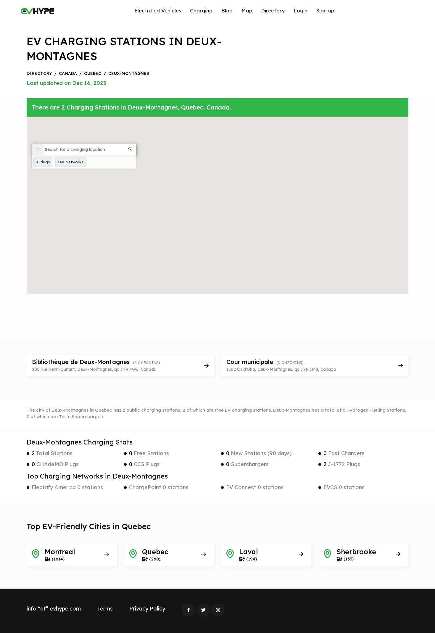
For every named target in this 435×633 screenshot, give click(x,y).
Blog (227, 10)
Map (246, 10)
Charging (201, 10)
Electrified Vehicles (157, 10)
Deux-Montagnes (128, 73)
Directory (273, 10)
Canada (68, 73)
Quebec (92, 73)
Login (300, 10)
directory (39, 73)
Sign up (325, 10)
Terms (105, 608)
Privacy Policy (147, 608)
